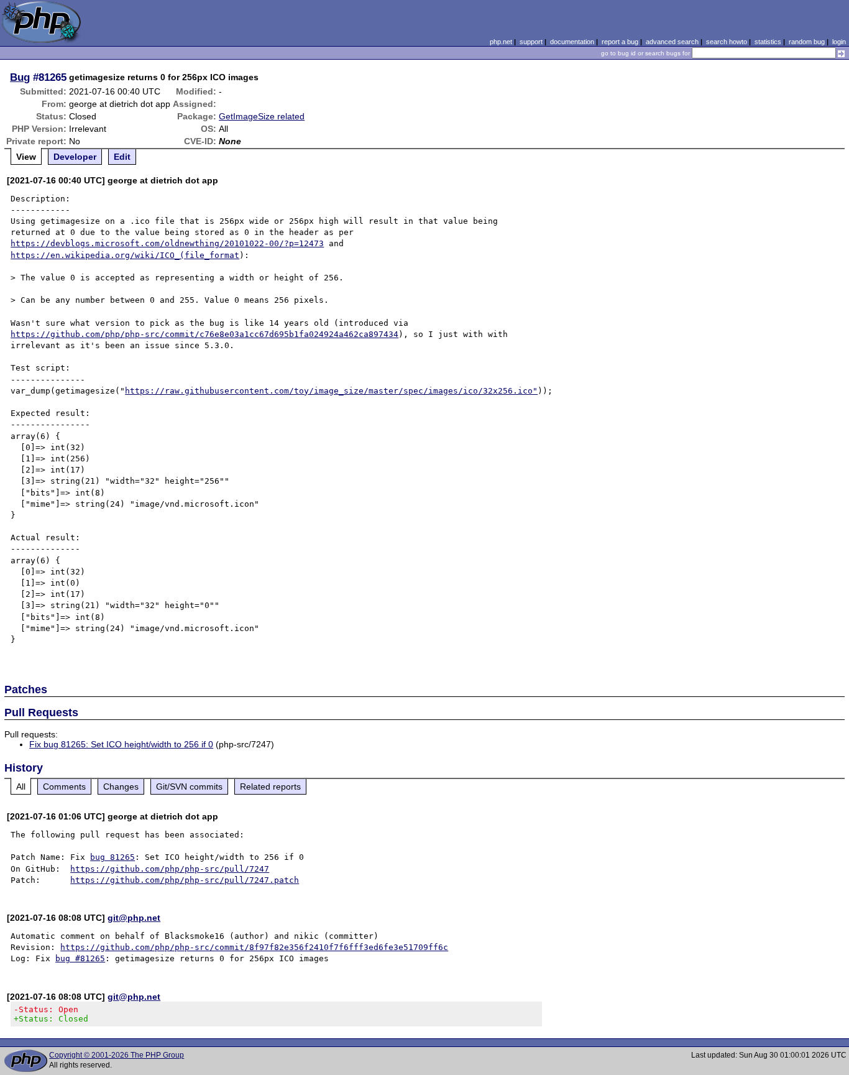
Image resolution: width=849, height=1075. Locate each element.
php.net (501, 41)
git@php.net (134, 918)
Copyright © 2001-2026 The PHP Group (116, 1055)
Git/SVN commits (189, 786)
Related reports (270, 786)
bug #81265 (80, 958)
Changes (121, 786)
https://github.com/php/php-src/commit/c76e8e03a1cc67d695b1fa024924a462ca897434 (204, 334)
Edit (122, 157)
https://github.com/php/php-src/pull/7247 (169, 869)
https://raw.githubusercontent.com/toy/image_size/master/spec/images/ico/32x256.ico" (331, 390)
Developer (74, 157)
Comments (64, 786)
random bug (807, 41)
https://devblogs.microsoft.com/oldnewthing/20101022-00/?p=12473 (167, 243)
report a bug (620, 41)
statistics (768, 41)
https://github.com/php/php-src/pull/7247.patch (184, 880)
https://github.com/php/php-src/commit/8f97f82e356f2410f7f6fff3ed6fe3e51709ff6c (254, 947)
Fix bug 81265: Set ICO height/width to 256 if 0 (121, 744)
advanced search (672, 41)
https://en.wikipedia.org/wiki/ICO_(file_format (125, 255)
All (20, 786)
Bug (20, 77)
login (839, 41)
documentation (572, 41)
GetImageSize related (262, 116)
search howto (726, 41)
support (531, 41)
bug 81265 (112, 857)
